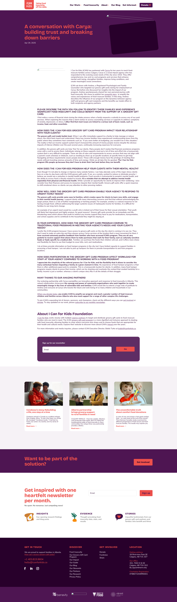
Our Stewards (75, 568)
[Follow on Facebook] (25, 568)
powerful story (111, 94)
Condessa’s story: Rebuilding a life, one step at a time (41, 411)
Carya (107, 70)
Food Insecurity (91, 5)
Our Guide (74, 563)
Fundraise (104, 555)
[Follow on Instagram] (37, 568)
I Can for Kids (42, 318)
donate (40, 302)
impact (110, 324)
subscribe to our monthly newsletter (90, 302)
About (104, 5)
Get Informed (129, 5)
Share (102, 558)
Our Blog (115, 5)
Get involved (143, 462)
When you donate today (47, 294)
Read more (30, 426)
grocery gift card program (82, 320)
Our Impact (74, 560)
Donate (144, 5)
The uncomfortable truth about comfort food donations (131, 411)
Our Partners (75, 571)
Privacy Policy (75, 577)
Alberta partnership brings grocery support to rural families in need (83, 412)
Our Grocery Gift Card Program (79, 556)
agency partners (79, 318)
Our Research (75, 574)
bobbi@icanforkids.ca (127, 328)
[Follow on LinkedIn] (31, 568)
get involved (128, 300)
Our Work (75, 5)
